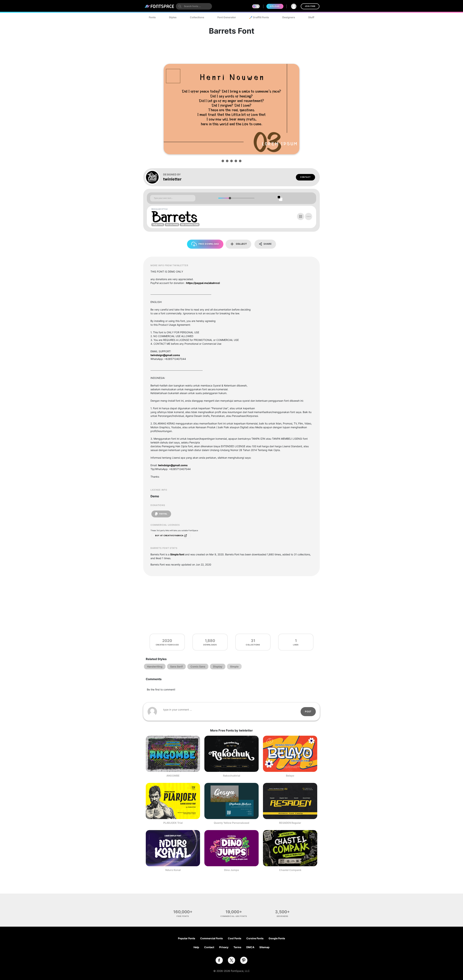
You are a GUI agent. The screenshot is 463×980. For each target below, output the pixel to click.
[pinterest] (243, 960)
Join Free (310, 6)
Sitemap (264, 947)
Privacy (223, 947)
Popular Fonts (186, 938)
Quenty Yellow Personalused (231, 822)
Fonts (152, 17)
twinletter (172, 179)
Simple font (177, 554)
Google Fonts (277, 938)
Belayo (290, 775)
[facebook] (219, 960)
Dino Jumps (231, 869)
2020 (167, 640)
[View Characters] (300, 216)
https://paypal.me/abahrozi (203, 282)
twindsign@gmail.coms (165, 355)
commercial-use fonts (233, 916)
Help (196, 947)
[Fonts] (159, 6)
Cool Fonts (234, 938)
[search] (194, 6)
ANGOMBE (173, 775)
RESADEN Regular (290, 822)
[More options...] (308, 216)
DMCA (250, 947)
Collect (241, 244)
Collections (197, 17)
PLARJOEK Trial (173, 822)
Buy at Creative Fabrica (169, 535)
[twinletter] (154, 177)
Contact (305, 177)
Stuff (311, 17)
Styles (173, 17)
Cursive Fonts (255, 938)
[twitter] (231, 960)
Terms (237, 947)
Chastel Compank (290, 869)
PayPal (163, 514)
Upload (275, 6)
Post (308, 711)
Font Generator (226, 17)
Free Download (208, 244)
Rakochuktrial (231, 775)
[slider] (230, 198)
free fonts (183, 916)
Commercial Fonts (211, 938)
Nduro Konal (173, 869)
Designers (288, 17)
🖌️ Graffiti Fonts (259, 17)
